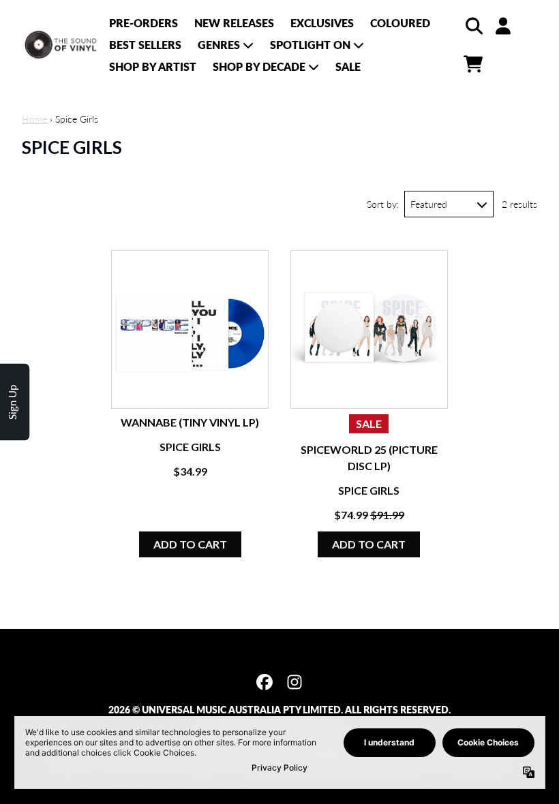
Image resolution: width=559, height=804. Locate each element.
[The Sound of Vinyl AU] (61, 45)
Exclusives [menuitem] (322, 22)
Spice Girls (190, 446)
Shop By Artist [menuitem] (152, 66)
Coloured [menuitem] (400, 22)
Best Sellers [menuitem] (145, 44)
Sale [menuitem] (348, 66)
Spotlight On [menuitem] (310, 44)
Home (34, 119)
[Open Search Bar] (473, 25)
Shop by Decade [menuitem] (259, 66)
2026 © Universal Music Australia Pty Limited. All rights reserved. (279, 709)
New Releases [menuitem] (234, 22)
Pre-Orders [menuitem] (143, 22)
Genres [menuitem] (219, 44)
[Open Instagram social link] (294, 682)
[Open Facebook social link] (265, 682)
